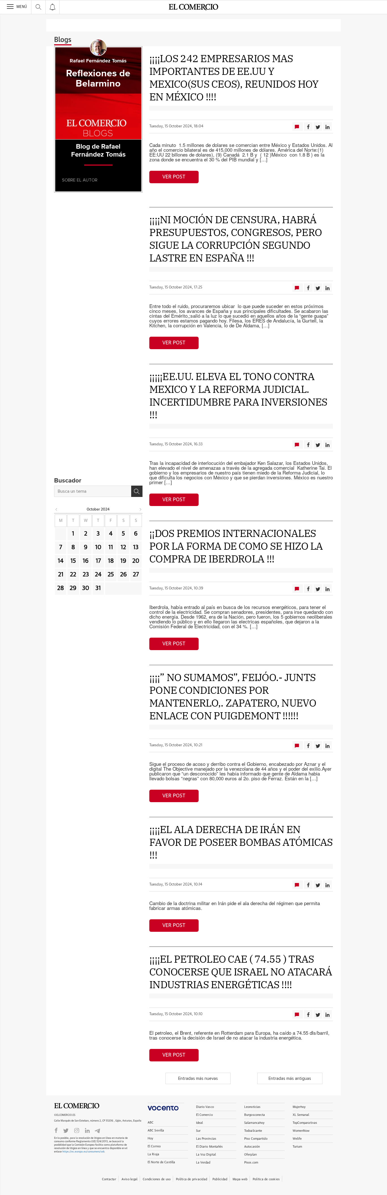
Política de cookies (266, 1179)
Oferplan (250, 1154)
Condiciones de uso (157, 1179)
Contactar (109, 1179)
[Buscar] (137, 491)
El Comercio (76, 1106)
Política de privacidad (191, 1179)
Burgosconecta (254, 1114)
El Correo (154, 1146)
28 (60, 588)
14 (60, 561)
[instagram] (77, 1130)
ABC (151, 1122)
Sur (198, 1130)
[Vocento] (166, 1106)
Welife (297, 1138)
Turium (297, 1146)
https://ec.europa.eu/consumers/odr (83, 1151)
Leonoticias (252, 1106)
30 (85, 588)
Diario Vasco (205, 1106)
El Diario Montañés (209, 1146)
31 (98, 588)
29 (73, 588)
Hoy (150, 1138)
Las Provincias (206, 1138)
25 (111, 575)
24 (98, 575)
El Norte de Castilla (161, 1162)
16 (86, 561)
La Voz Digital (206, 1154)
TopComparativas (305, 1122)
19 (123, 561)
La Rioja (153, 1154)
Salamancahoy (254, 1122)
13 (136, 547)
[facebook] (56, 1130)
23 (86, 575)
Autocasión (252, 1146)
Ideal (199, 1122)
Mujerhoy (299, 1106)
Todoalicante (253, 1130)
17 (98, 561)
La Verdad (203, 1162)
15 (73, 561)
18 (111, 561)
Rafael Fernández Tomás (98, 61)
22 (73, 575)
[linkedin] (87, 1130)
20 (135, 561)
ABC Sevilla (156, 1130)
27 (136, 575)
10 (98, 547)
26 (123, 575)
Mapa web (240, 1179)
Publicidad (219, 1179)
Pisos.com (251, 1162)
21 (60, 575)
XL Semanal (301, 1114)
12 (123, 547)
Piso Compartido (255, 1138)
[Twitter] (66, 1130)
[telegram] (97, 1130)
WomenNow (301, 1130)
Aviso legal (129, 1179)
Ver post (173, 177)
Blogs (62, 40)
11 (111, 547)
